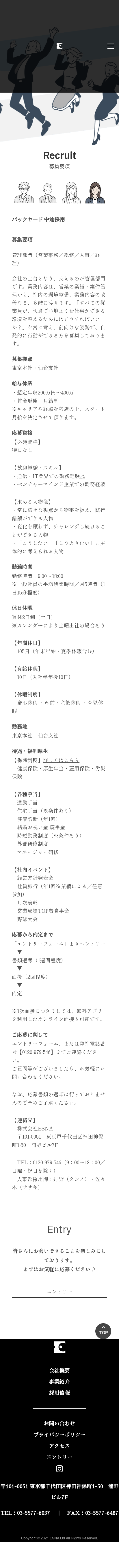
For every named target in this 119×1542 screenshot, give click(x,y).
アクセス (59, 1446)
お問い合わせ (59, 1423)
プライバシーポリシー (59, 1435)
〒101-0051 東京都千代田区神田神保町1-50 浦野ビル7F (60, 1492)
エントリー (59, 1291)
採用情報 (59, 1393)
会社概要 (59, 1370)
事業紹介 (59, 1382)
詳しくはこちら (61, 759)
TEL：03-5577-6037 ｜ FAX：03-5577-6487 (59, 1513)
